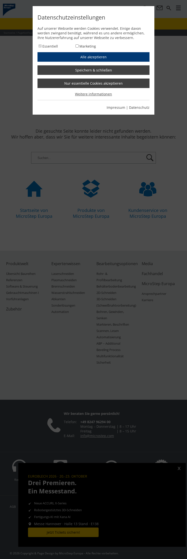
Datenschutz (139, 107)
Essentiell (50, 46)
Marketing (87, 46)
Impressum (116, 107)
